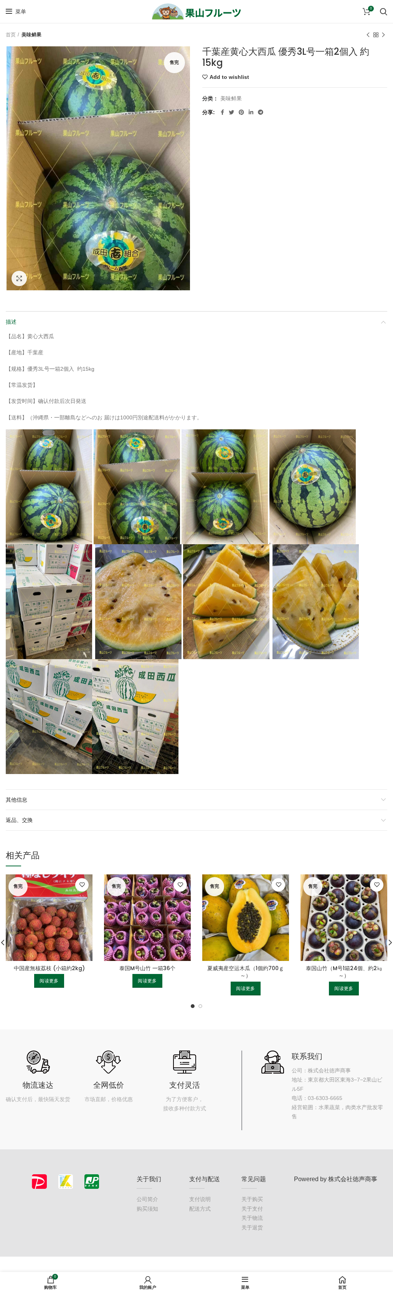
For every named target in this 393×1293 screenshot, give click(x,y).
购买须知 (147, 1209)
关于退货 (252, 1227)
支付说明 (200, 1199)
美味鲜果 (31, 35)
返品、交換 (19, 820)
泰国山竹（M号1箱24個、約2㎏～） (344, 972)
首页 (11, 35)
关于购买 (252, 1199)
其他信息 (16, 800)
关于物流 (252, 1218)
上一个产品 (368, 35)
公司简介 (147, 1199)
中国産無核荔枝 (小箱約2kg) (49, 968)
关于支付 (252, 1209)
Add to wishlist (229, 77)
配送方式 (200, 1209)
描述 (11, 322)
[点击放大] (19, 278)
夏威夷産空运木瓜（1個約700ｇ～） (245, 972)
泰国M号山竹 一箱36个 (147, 968)
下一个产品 (383, 35)
